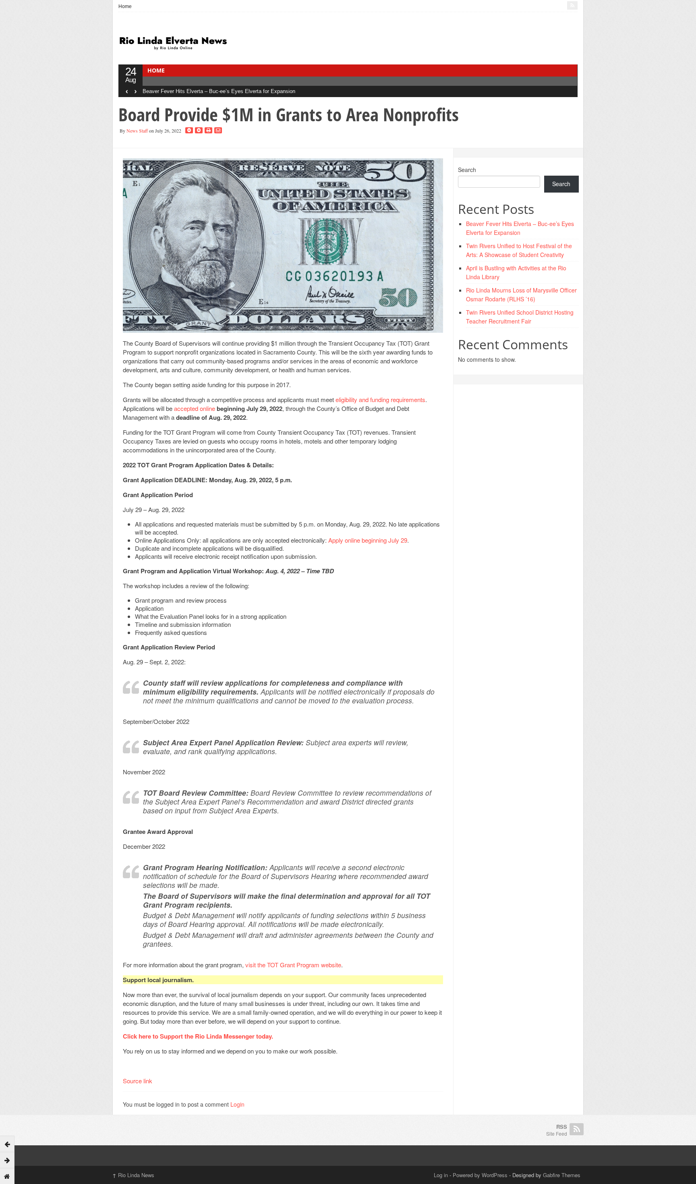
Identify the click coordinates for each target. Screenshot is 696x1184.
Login (237, 1104)
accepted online (195, 408)
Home (125, 6)
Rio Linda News (133, 1175)
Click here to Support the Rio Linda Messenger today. (199, 1036)
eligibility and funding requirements (380, 399)
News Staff (137, 130)
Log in (441, 1175)
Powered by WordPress (480, 1175)
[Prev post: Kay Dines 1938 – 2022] (7, 1144)
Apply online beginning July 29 (367, 540)
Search (467, 170)
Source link (137, 1080)
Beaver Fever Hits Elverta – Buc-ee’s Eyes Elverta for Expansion (219, 91)
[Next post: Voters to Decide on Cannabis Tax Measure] (7, 1160)
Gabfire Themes (561, 1175)
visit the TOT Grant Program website (293, 964)
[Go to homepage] (7, 1176)
